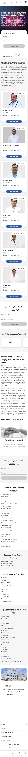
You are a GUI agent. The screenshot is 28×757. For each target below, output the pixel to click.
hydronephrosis (5, 596)
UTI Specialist (5, 587)
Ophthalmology (5, 656)
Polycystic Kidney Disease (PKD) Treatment (11, 504)
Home (2, 55)
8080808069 (9, 694)
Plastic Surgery (5, 635)
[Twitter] (12, 745)
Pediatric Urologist (6, 594)
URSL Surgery (5, 501)
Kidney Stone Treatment (21, 55)
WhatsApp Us (19, 755)
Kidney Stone (5, 577)
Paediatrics (4, 651)
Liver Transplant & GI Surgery (8, 659)
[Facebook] (9, 745)
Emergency (11, 4)
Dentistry (4, 644)
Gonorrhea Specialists (6, 592)
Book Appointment (14, 121)
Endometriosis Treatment (7, 525)
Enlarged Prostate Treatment (8, 541)
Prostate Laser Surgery (7, 530)
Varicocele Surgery (6, 513)
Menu (3, 755)
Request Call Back (14, 46)
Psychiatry (4, 647)
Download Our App (5, 740)
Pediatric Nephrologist (7, 585)
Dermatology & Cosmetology (8, 637)
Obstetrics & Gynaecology (7, 628)
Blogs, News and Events (7, 732)
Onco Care (4, 618)
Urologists (4, 598)
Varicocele (4, 580)
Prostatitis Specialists (6, 582)
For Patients (4, 725)
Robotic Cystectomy (6, 546)
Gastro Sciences (5, 623)
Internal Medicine (5, 642)
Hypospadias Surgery (6, 506)
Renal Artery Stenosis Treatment (9, 522)
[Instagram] (15, 745)
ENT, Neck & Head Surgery (8, 640)
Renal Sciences (5, 630)
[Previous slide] (1, 437)
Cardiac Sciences (5, 616)
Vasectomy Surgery (6, 534)
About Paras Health (6, 736)
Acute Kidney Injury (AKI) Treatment (9, 539)
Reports (16, 4)
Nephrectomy (5, 496)
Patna (7, 55)
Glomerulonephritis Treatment (8, 565)
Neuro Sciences (5, 621)
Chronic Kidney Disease (7, 563)
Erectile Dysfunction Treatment (8, 518)
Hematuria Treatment (6, 544)
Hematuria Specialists (6, 601)
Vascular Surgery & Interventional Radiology (11, 661)
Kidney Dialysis (5, 532)
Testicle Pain (5, 589)
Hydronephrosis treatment (7, 520)
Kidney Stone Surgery (6, 494)
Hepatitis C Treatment (6, 508)
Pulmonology (5, 649)
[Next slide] (26, 437)
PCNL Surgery (5, 537)
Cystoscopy (4, 499)
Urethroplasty (5, 515)
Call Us (24, 755)
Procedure (12, 55)
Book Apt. (12, 755)
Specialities (4, 729)
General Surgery (5, 632)
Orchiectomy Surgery (6, 527)
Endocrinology (5, 654)
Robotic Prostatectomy (7, 511)
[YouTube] (18, 745)
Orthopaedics (5, 626)
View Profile (16, 115)
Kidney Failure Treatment (7, 561)
